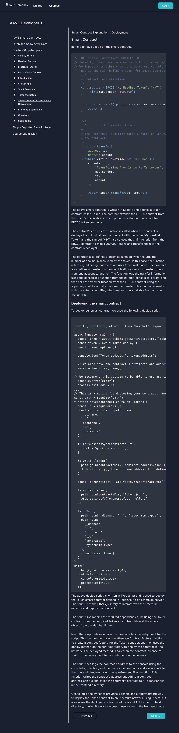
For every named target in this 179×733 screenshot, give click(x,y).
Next (156, 715)
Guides (37, 5)
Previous (84, 715)
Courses (54, 5)
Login (165, 5)
